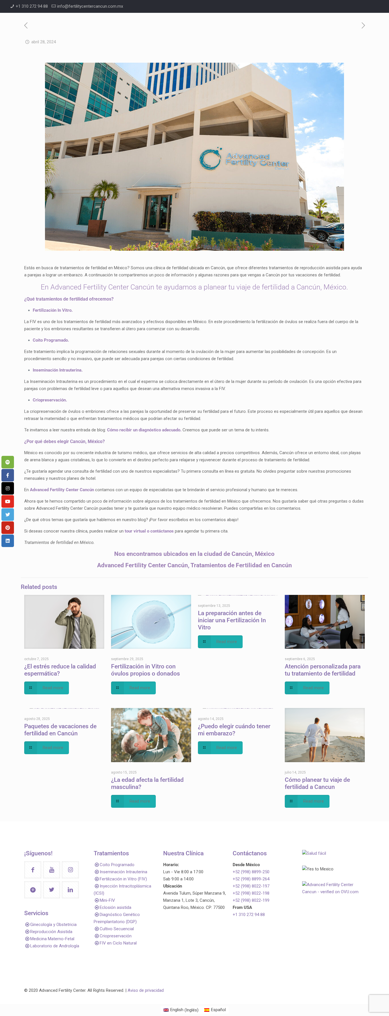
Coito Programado (117, 864)
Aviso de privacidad (146, 990)
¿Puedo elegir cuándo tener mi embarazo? (234, 730)
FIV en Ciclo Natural (118, 943)
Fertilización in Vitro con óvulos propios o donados (145, 670)
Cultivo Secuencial (117, 928)
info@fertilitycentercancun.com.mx (90, 6)
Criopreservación (116, 936)
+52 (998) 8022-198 (251, 893)
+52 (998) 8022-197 (251, 886)
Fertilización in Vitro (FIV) (123, 879)
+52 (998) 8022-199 (251, 900)
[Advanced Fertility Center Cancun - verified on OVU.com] (333, 891)
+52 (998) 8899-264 (251, 879)
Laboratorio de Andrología (54, 945)
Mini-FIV (107, 900)
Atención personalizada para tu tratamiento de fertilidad (323, 670)
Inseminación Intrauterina (123, 871)
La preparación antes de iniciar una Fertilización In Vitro (232, 620)
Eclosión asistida (115, 907)
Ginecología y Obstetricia (53, 924)
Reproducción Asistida (51, 931)
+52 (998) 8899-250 (251, 871)
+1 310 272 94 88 (32, 6)
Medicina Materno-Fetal (52, 938)
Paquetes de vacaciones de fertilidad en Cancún (60, 730)
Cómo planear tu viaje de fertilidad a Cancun (317, 783)
